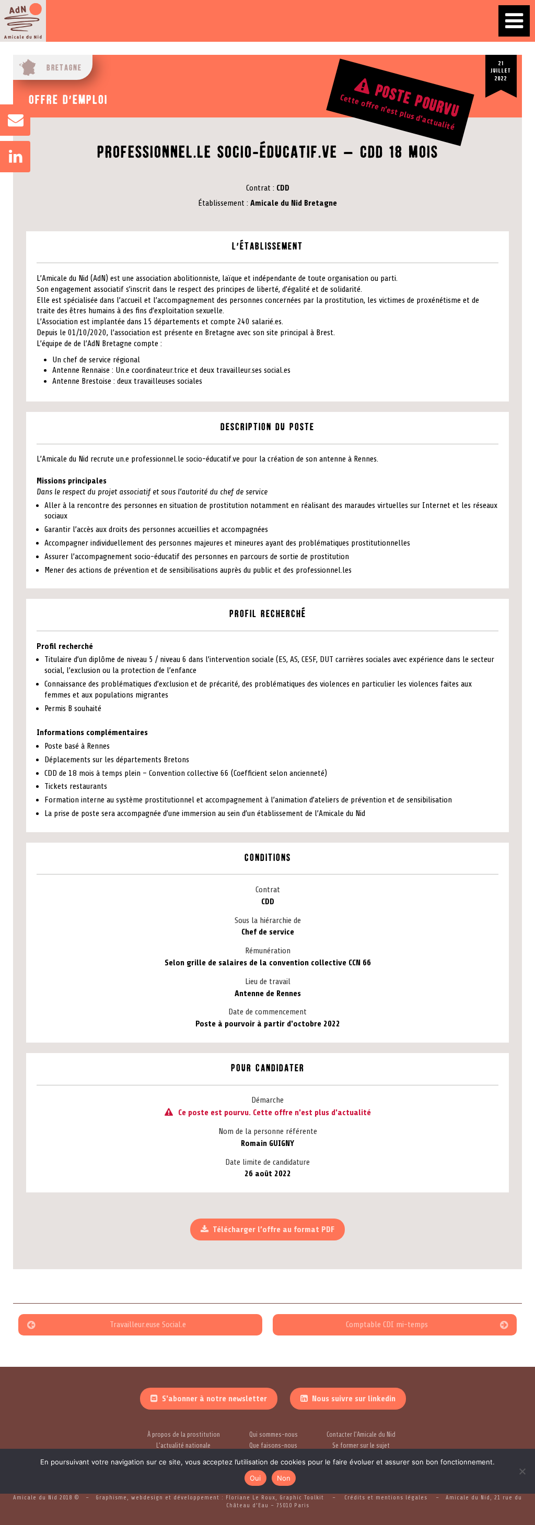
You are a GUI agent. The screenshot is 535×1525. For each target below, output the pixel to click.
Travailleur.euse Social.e (148, 1324)
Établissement (221, 203)
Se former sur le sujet (361, 1445)
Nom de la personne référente (267, 1131)
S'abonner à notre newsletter (214, 1398)
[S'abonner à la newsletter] (10, 120)
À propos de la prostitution (183, 1434)
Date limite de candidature (267, 1162)
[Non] (522, 1471)
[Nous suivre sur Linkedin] (10, 156)
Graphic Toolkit (303, 1497)
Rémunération (267, 950)
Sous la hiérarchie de (268, 920)
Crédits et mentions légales (385, 1497)
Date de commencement (267, 1011)
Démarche (267, 1100)
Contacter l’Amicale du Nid (361, 1434)
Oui (255, 1478)
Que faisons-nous (273, 1445)
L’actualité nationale (183, 1445)
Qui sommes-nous (273, 1434)
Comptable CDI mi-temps (387, 1324)
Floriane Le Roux (250, 1497)
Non (284, 1478)
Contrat (258, 188)
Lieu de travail (267, 981)
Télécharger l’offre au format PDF (273, 1229)
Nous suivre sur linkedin (354, 1398)
